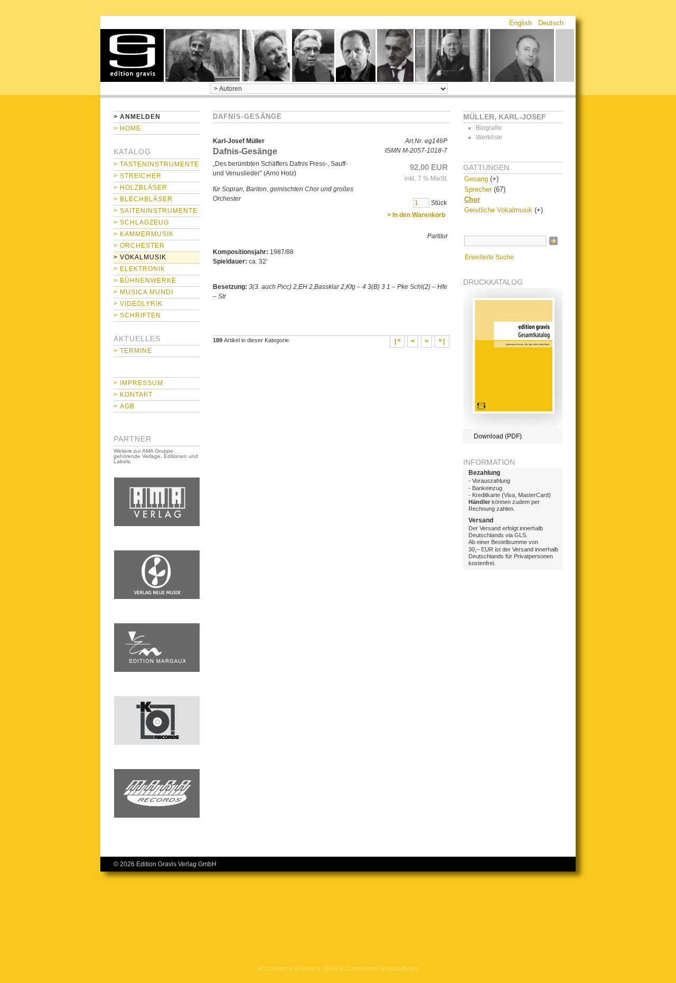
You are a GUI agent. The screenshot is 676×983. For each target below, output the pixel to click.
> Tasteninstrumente (156, 164)
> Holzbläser (140, 187)
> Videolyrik (138, 303)
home (132, 55)
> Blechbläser (143, 199)
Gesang (476, 179)
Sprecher (478, 189)
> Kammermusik (144, 234)
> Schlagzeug (141, 222)
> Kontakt (133, 394)
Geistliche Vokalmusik (498, 210)
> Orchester (139, 245)
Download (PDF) (498, 436)
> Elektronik (139, 269)
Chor (472, 199)
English (520, 23)
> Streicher (138, 176)
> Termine (133, 350)
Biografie (489, 128)
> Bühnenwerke (145, 280)
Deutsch (551, 23)
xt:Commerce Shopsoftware (379, 968)
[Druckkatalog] (512, 426)
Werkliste (489, 137)
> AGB (124, 406)
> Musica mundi (143, 292)
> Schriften (137, 315)
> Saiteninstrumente (156, 210)
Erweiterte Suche (489, 257)
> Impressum (138, 383)
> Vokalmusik (140, 257)
